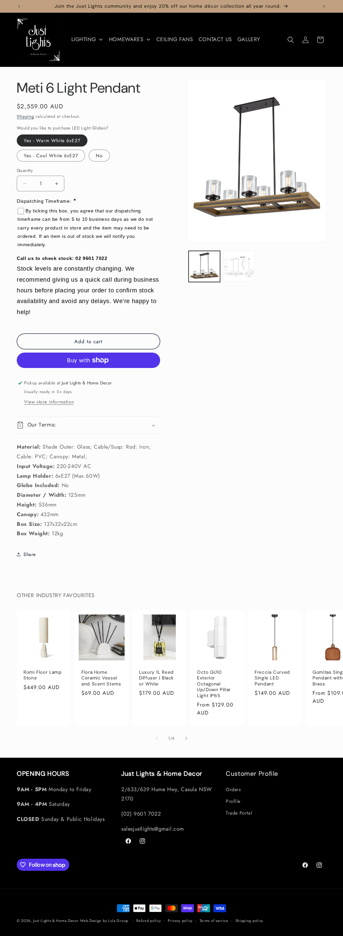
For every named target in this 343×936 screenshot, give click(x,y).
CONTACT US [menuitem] (215, 39)
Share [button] (29, 554)
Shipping (25, 116)
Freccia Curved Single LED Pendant (272, 678)
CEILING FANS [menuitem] (174, 39)
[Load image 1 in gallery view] (204, 266)
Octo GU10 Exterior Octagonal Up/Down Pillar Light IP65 (214, 683)
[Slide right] (186, 738)
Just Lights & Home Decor (56, 920)
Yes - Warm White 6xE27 (52, 140)
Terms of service (214, 920)
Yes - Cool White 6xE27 (51, 155)
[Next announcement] (324, 6)
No (99, 155)
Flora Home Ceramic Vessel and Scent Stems (101, 678)
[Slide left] (156, 738)
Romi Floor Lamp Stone (42, 675)
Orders (233, 789)
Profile (233, 801)
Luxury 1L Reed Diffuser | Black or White (156, 678)
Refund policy (148, 920)
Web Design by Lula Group (104, 920)
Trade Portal (239, 813)
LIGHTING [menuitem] (83, 39)
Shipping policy (249, 920)
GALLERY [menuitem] (248, 39)
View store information (49, 401)
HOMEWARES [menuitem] (126, 39)
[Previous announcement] (19, 6)
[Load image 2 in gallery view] (239, 266)
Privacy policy (180, 920)
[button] (290, 39)
